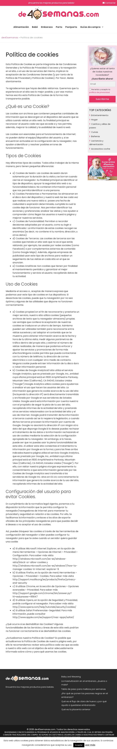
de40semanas (9, 37)
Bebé (35, 27)
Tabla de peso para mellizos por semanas (83, 689)
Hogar (94, 119)
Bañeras (95, 136)
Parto (59, 27)
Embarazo (47, 27)
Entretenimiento (99, 115)
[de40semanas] (58, 13)
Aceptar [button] (79, 745)
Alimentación (21, 27)
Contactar (110, 2)
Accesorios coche (100, 148)
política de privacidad (99, 92)
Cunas (94, 132)
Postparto (71, 27)
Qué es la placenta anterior (75, 709)
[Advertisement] (102, 233)
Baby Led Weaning (71, 676)
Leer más (90, 744)
